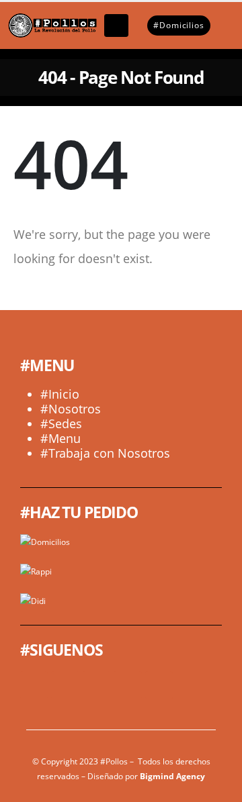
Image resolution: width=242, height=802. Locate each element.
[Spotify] (159, 685)
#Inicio (59, 394)
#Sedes (61, 423)
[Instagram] (96, 685)
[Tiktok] (127, 685)
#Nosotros (70, 409)
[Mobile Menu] (116, 25)
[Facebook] (34, 685)
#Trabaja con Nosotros (105, 453)
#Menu (60, 438)
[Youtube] (65, 685)
